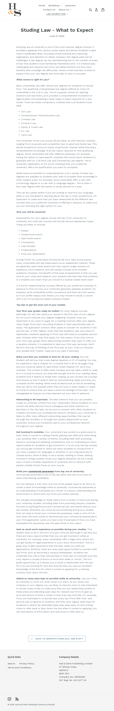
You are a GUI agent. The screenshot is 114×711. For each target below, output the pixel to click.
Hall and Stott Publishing (26, 705)
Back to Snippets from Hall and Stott (59, 639)
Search (11, 663)
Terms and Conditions (19, 667)
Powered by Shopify (46, 705)
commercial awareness (41, 471)
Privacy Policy (26, 663)
